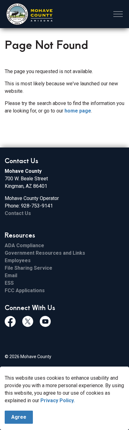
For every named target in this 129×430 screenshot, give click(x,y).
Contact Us (18, 213)
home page (77, 111)
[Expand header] (118, 14)
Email (11, 275)
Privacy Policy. (57, 400)
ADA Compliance (24, 245)
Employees (18, 260)
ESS (9, 283)
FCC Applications (25, 290)
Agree (18, 417)
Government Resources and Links (45, 253)
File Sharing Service (28, 268)
